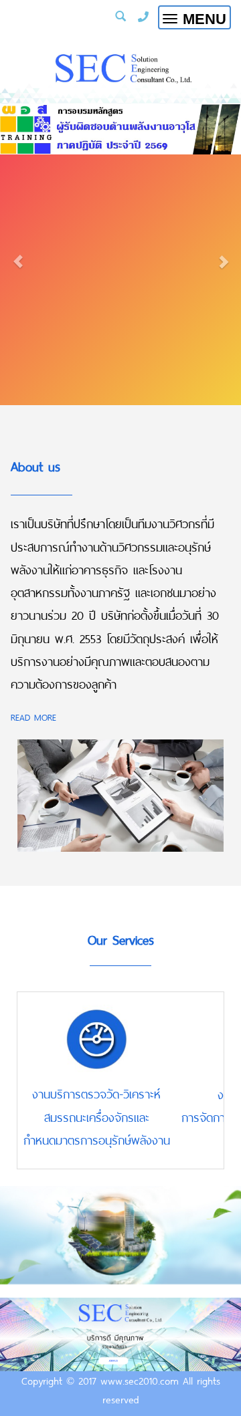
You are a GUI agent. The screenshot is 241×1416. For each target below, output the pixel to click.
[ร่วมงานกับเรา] (120, 1333)
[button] (18, 254)
